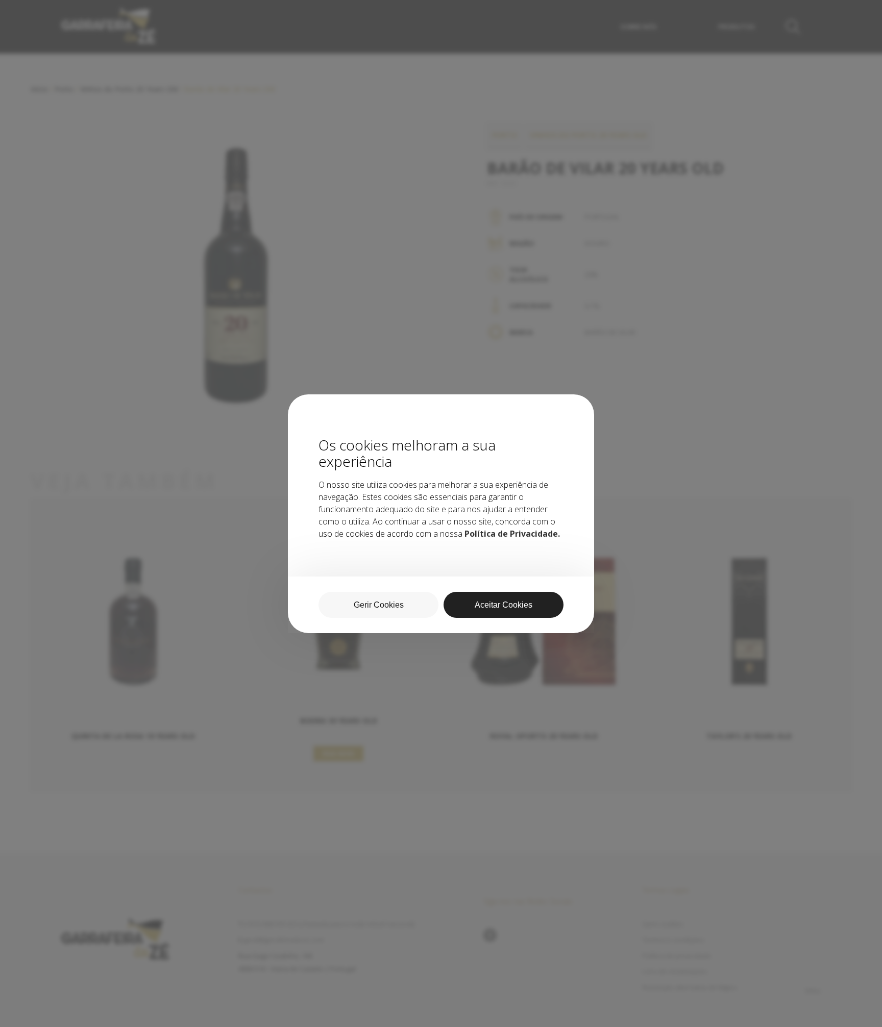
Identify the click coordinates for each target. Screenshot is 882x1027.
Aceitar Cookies (503, 604)
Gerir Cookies (379, 604)
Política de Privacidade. (512, 533)
